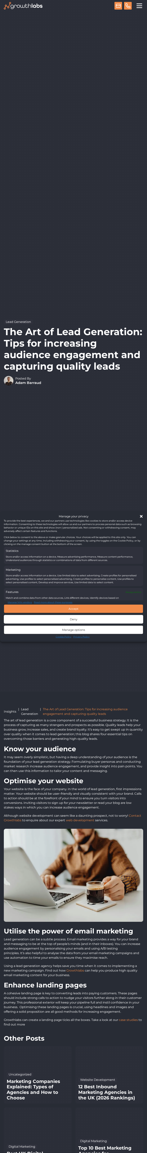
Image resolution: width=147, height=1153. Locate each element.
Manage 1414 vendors (20, 602)
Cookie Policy (63, 636)
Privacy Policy (81, 636)
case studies (129, 1020)
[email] (118, 6)
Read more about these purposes (53, 602)
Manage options (73, 630)
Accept (73, 609)
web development (80, 820)
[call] (128, 6)
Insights (10, 711)
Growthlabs (75, 970)
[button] (141, 516)
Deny (73, 619)
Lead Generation (18, 322)
